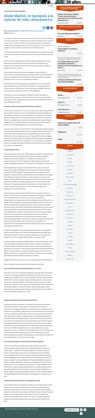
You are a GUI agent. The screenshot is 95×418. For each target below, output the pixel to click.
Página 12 (70, 196)
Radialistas (62, 132)
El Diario (70, 169)
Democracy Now (70, 251)
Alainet (70, 233)
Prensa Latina (70, 177)
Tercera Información (70, 199)
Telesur (60, 95)
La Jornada (70, 155)
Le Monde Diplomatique (70, 184)
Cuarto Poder (70, 166)
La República (70, 244)
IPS (70, 207)
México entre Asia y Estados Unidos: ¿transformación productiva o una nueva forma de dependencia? (70, 17)
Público (70, 158)
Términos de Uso (43, 409)
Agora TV (61, 102)
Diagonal (70, 151)
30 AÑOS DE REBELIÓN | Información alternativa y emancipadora (70, 8)
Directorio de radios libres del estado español (69, 124)
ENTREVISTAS (70, 40)
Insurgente (70, 214)
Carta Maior (70, 229)
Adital (70, 248)
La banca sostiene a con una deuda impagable (69, 81)
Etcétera (70, 225)
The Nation (70, 188)
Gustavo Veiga (61, 70)
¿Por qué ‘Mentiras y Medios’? (69, 33)
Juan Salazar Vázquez (63, 23)
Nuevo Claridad (69, 210)
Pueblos (70, 240)
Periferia (70, 255)
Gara (69, 181)
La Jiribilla (70, 236)
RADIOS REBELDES (70, 116)
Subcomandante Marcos (64, 97)
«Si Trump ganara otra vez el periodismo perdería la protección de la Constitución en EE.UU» (70, 64)
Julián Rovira (61, 36)
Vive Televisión (63, 109)
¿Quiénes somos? (71, 410)
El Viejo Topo (70, 259)
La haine (70, 222)
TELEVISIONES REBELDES (70, 88)
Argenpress (70, 192)
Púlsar (60, 139)
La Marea (70, 173)
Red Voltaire (70, 203)
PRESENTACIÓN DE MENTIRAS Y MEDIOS (70, 26)
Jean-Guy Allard (12, 31)
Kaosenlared (70, 218)
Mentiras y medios (36, 31)
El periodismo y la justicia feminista (67, 50)
